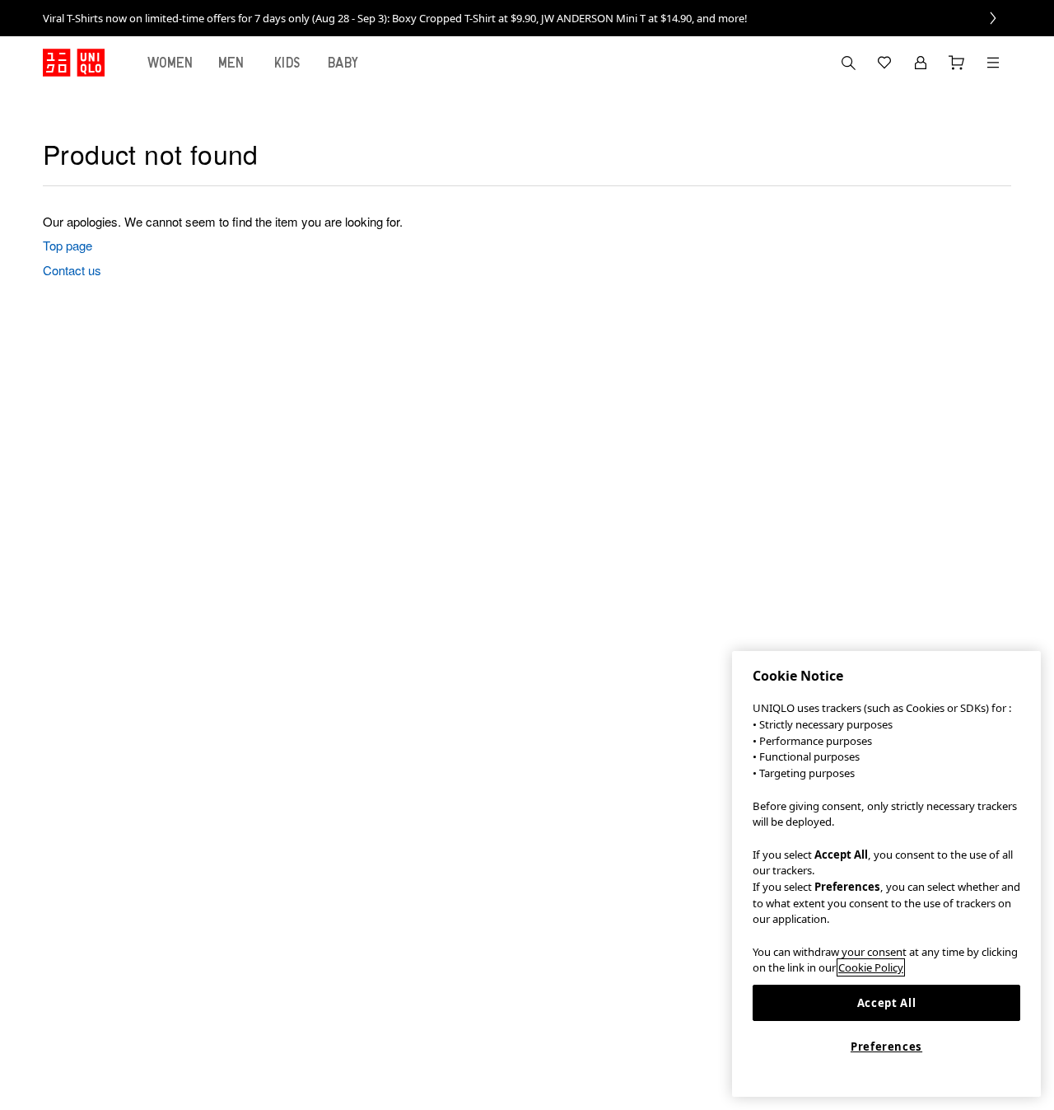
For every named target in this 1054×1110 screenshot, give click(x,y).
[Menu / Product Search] (993, 62)
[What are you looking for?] (848, 62)
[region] (886, 874)
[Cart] (957, 62)
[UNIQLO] (74, 62)
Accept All (886, 1002)
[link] (527, 18)
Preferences (886, 1046)
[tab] (170, 62)
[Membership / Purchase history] (920, 62)
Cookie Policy (870, 967)
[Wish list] (884, 62)
